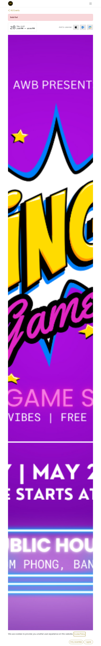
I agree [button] (88, 642)
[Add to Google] (90, 27)
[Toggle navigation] (90, 3)
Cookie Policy (79, 634)
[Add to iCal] (76, 27)
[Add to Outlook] (83, 27)
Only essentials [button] (76, 642)
